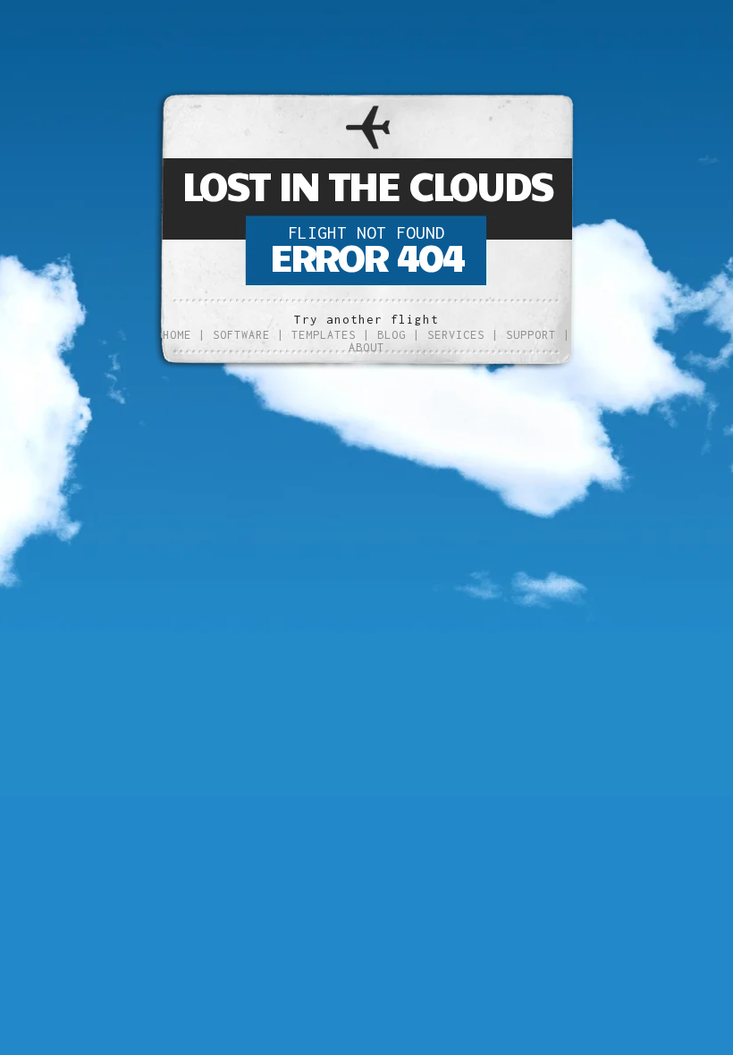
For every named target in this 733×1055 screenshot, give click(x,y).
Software (241, 335)
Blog (391, 335)
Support (531, 335)
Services (455, 335)
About (366, 347)
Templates (323, 335)
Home (177, 335)
